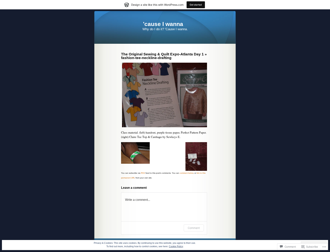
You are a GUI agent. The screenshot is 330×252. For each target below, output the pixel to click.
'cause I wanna (163, 24)
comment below (186, 173)
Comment (194, 227)
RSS (143, 173)
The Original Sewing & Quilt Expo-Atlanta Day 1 (162, 54)
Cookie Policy (176, 246)
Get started (196, 4)
